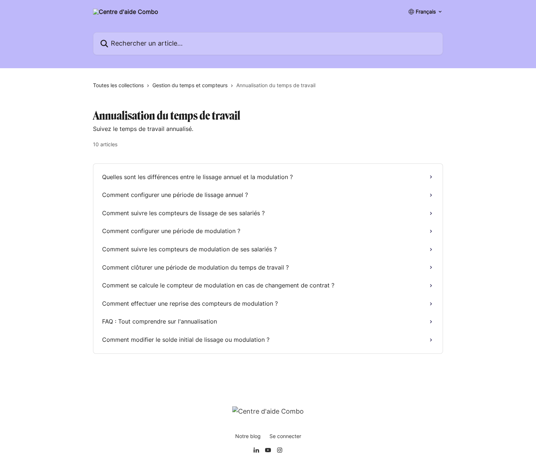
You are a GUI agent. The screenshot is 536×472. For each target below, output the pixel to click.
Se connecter (285, 436)
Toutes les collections (118, 85)
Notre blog (248, 436)
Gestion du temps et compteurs (190, 85)
